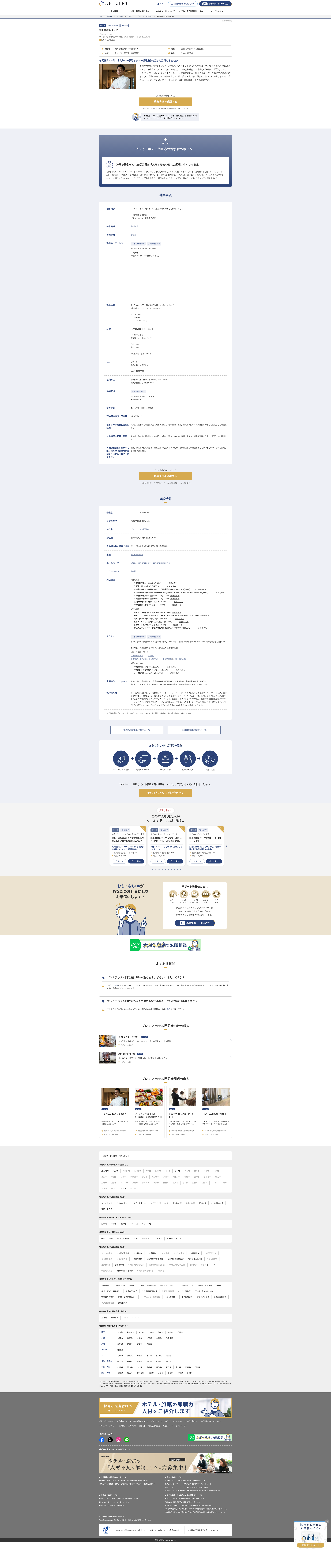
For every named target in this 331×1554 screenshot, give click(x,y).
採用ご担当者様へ (191, 1421)
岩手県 (149, 1356)
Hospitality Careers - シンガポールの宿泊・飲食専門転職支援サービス (189, 1505)
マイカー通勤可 (184, 1291)
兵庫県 (130, 1338)
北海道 (120, 1350)
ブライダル (157, 1239)
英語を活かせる (186, 1285)
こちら (115, 985)
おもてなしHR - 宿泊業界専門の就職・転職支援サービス (184, 1499)
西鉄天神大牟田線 (195, 1259)
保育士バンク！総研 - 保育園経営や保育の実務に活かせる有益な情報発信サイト (193, 1491)
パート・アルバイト (131, 1318)
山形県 (159, 1356)
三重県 (149, 1344)
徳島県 (188, 1367)
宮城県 (120, 1356)
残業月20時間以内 (148, 1285)
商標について (168, 1426)
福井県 (168, 1361)
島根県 (149, 1367)
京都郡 (123, 1188)
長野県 (130, 1361)
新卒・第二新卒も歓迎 (127, 1297)
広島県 (120, 1367)
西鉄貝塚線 (119, 1265)
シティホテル (106, 1203)
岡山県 (130, 1367)
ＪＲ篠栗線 (151, 1253)
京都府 (139, 1338)
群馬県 (180, 1332)
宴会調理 (124, 26)
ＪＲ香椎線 (137, 1253)
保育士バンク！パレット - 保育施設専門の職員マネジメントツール (188, 1484)
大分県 (160, 1373)
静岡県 (130, 1344)
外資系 (219, 1285)
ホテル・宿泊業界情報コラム (191, 11)
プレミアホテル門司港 (144, 16)
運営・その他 (106, 1209)
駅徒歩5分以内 (131, 1291)
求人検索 (114, 11)
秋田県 (168, 1356)
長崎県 (151, 1373)
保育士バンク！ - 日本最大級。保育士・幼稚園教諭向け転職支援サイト (124, 1481)
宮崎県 (170, 1373)
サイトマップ (180, 1426)
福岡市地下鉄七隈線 (124, 1271)
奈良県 (159, 1338)
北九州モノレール (208, 1265)
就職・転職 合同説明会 (140, 11)
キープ (120, 861)
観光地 (123, 1224)
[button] (152, 869)
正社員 (133, 235)
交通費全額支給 (107, 1297)
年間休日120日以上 (149, 1291)
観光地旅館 (177, 1203)
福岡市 (115, 1171)
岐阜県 (139, 1344)
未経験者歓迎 (187, 1297)
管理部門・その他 (174, 1239)
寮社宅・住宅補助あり (204, 1291)
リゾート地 (146, 1224)
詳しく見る (136, 861)
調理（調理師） (113, 26)
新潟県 (120, 1361)
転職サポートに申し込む (215, 4)
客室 (136, 1239)
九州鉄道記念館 (179, 659)
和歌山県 (169, 1338)
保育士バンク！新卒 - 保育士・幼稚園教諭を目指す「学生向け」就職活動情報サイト (128, 1484)
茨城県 (160, 1332)
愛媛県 (168, 1367)
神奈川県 (130, 1332)
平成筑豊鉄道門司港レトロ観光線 (144, 659)
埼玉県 (141, 1332)
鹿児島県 (140, 1373)
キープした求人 (216, 11)
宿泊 (103, 1239)
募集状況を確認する (165, 101)
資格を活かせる (203, 1297)
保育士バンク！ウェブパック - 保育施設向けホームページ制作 (186, 1487)
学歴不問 (105, 1285)
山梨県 (159, 1361)
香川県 (178, 1367)
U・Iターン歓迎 (119, 1285)
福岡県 (109, 16)
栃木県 (170, 1332)
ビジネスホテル (122, 1203)
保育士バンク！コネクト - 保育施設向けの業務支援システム (186, 1481)
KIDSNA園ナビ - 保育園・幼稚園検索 (111, 1505)
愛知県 (120, 1344)
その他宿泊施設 (137, 554)
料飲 (111, 1239)
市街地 (133, 571)
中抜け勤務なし (171, 1297)
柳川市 (177, 1171)
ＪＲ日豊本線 (194, 1253)
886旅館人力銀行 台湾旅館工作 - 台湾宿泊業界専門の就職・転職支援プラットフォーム (195, 1512)
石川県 (139, 1361)
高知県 (197, 1367)
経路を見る (173, 583)
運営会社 (142, 1426)
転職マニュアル (157, 1421)
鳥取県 (159, 1367)
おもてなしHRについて (165, 11)
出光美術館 (167, 659)
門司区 (130, 16)
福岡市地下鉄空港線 (155, 1259)
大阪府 (120, 1338)
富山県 (149, 1361)
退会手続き (132, 1426)
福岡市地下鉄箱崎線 (175, 1259)
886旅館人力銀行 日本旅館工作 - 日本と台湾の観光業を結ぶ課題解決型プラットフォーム (196, 1509)
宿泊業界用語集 (154, 1426)
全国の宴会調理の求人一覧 (194, 730)
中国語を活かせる (204, 1285)
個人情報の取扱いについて (211, 1421)
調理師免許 (122, 1303)
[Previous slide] (107, 845)
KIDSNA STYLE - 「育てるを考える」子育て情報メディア (118, 1499)
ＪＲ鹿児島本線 (137, 655)
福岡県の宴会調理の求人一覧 (136, 730)
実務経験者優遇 (220, 1297)
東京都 (120, 1332)
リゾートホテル (139, 1203)
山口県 (139, 1367)
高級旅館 (202, 1203)
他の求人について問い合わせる (165, 792)
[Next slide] (227, 845)
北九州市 (120, 16)
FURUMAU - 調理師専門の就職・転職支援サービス (182, 1502)
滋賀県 (149, 1338)
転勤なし (133, 1285)
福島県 (130, 1356)
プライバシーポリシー (107, 1426)
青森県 (139, 1356)
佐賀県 (180, 1373)
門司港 (151, 655)
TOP (100, 16)
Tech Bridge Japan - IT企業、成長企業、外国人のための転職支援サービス (125, 1520)
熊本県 (130, 1373)
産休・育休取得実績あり (111, 1291)
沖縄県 (190, 1373)
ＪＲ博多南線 (137, 1259)
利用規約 (122, 1426)
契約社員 (114, 1318)
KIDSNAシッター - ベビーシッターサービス (114, 1502)
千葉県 (151, 1332)
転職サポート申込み (106, 1421)
